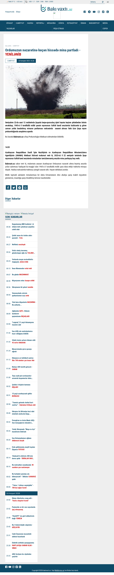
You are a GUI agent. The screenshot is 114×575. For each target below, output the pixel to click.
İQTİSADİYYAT (72, 23)
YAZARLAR (10, 28)
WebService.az (59, 570)
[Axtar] (103, 2)
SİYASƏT (9, 23)
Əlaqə (18, 12)
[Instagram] (99, 11)
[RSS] (108, 11)
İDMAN (83, 23)
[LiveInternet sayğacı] (80, 570)
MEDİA (105, 23)
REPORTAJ (40, 23)
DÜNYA (61, 23)
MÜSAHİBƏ (51, 23)
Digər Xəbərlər (12, 198)
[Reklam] (47, 39)
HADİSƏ (30, 23)
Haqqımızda (9, 12)
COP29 (105, 28)
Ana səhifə (8, 46)
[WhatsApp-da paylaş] (25, 187)
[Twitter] (103, 11)
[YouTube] (94, 11)
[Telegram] (89, 11)
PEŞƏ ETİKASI (58, 28)
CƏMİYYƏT (20, 23)
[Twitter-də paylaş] (14, 187)
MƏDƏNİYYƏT (94, 23)
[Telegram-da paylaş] (20, 187)
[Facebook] (85, 11)
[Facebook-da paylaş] (8, 187)
